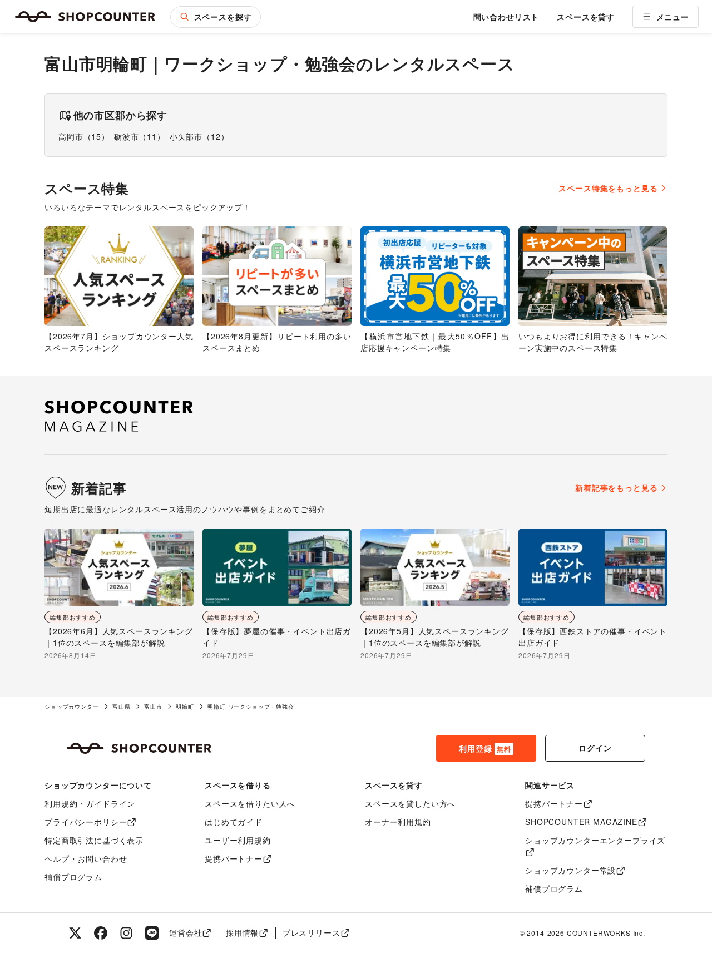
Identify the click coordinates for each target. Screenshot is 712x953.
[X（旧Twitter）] (75, 933)
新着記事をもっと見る (616, 487)
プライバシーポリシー (85, 821)
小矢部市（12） (199, 136)
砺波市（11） (139, 136)
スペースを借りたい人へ (250, 803)
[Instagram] (126, 933)
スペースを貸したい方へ (410, 803)
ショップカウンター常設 (570, 870)
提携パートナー (234, 858)
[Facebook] (100, 933)
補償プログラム (73, 876)
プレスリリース (311, 932)
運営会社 (185, 932)
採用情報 (242, 932)
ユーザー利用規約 (238, 840)
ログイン (594, 747)
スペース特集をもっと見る (607, 188)
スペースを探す (223, 16)
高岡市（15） (84, 136)
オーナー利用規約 (398, 821)
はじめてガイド (234, 821)
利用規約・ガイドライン (89, 803)
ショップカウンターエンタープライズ (595, 840)
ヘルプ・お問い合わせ (85, 858)
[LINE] (152, 933)
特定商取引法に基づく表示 (94, 840)
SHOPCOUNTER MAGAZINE (581, 821)
